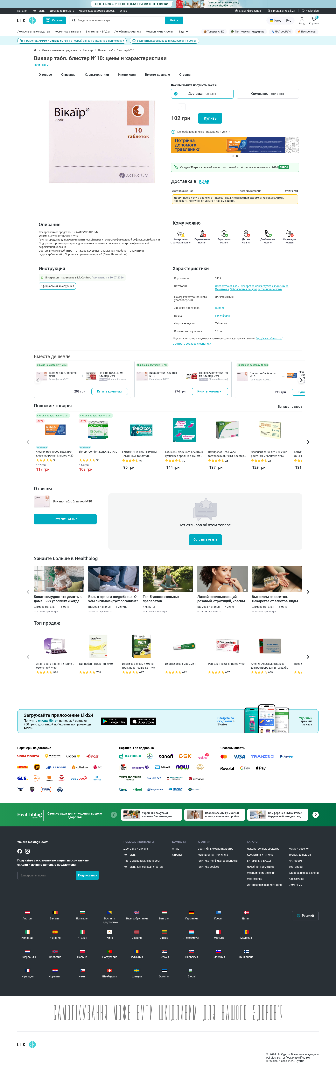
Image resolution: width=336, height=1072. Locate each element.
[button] (202, 94)
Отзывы (185, 74)
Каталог (22, 10)
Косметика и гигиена (67, 31)
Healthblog (312, 10)
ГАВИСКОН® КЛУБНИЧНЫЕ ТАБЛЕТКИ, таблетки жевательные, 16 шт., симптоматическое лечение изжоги (140, 454)
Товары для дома (300, 854)
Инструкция (127, 74)
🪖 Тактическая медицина (247, 31)
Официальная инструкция (57, 286)
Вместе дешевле (157, 74)
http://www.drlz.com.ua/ (269, 338)
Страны (177, 854)
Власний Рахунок (250, 10)
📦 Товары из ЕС (213, 31)
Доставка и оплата (62, 10)
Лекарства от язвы (227, 286)
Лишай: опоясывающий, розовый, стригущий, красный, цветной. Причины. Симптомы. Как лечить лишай (222, 599)
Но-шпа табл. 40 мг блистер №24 (111, 374)
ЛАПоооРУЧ (296, 860)
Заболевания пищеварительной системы (256, 289)
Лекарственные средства (33, 31)
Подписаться (87, 875)
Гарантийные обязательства (215, 848)
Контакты (38, 10)
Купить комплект (109, 391)
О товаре (45, 74)
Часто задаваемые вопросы (97, 10)
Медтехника (254, 878)
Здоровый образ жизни (304, 872)
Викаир (88, 50)
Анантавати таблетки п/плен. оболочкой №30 (55, 665)
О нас (123, 10)
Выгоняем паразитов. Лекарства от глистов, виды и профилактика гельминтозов (276, 599)
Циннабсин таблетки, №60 (96, 663)
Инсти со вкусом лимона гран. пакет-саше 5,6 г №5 (138, 665)
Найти (174, 20)
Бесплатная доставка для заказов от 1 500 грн (167, 40)
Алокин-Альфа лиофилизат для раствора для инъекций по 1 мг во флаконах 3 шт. (269, 666)
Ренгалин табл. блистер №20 (226, 663)
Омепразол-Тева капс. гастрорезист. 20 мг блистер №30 (226, 454)
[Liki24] (26, 1044)
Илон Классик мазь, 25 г (180, 663)
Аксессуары (296, 878)
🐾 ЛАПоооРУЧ (281, 31)
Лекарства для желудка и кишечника (265, 286)
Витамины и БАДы (98, 31)
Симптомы (222, 289)
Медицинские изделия (160, 31)
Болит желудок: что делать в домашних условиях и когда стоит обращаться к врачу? (57, 599)
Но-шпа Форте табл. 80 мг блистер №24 (213, 374)
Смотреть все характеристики (192, 343)
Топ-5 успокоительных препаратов (161, 599)
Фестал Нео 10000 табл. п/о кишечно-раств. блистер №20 (55, 453)
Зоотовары (296, 866)
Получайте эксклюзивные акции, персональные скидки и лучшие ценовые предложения (53, 863)
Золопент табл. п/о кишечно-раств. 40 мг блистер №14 (269, 453)
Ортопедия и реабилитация (264, 884)
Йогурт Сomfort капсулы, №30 (98, 451)
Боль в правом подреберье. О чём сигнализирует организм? (113, 599)
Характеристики (97, 74)
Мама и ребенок (299, 848)
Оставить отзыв (65, 519)
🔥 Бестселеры (306, 31)
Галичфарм (41, 64)
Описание (68, 74)
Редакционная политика (212, 854)
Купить (210, 118)
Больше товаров (290, 406)
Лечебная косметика (127, 31)
